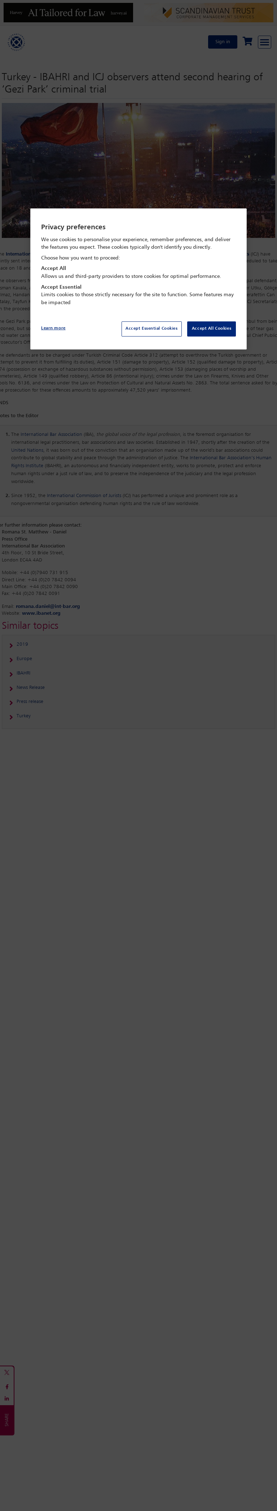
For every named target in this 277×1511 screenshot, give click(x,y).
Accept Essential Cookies (152, 328)
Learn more (53, 328)
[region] (138, 279)
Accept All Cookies (211, 328)
